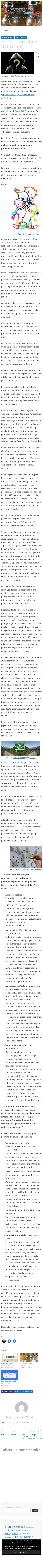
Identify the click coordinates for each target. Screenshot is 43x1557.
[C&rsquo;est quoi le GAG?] (29, 1357)
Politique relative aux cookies (23, 1548)
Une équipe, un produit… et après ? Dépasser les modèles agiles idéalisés (32, 1434)
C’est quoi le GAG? (26, 1363)
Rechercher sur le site (12, 1507)
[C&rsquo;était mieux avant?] (9, 1357)
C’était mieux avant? (7, 1363)
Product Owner (24, 1534)
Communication (29, 1527)
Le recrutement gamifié (8, 1381)
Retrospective (9, 1537)
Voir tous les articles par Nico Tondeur (15, 1422)
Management (11, 1533)
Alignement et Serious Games (21, 10)
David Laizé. (20, 111)
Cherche (35, 1510)
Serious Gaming (24, 1536)
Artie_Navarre (16, 76)
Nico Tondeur (21, 37)
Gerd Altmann (24, 234)
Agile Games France (25, 94)
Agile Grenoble (9, 94)
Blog (19, 1392)
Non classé (8, 1392)
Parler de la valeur (9, 1432)
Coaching (28, 1392)
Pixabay (30, 76)
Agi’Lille (5, 98)
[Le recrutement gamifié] (9, 1375)
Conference (10, 1530)
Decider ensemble (22, 1530)
